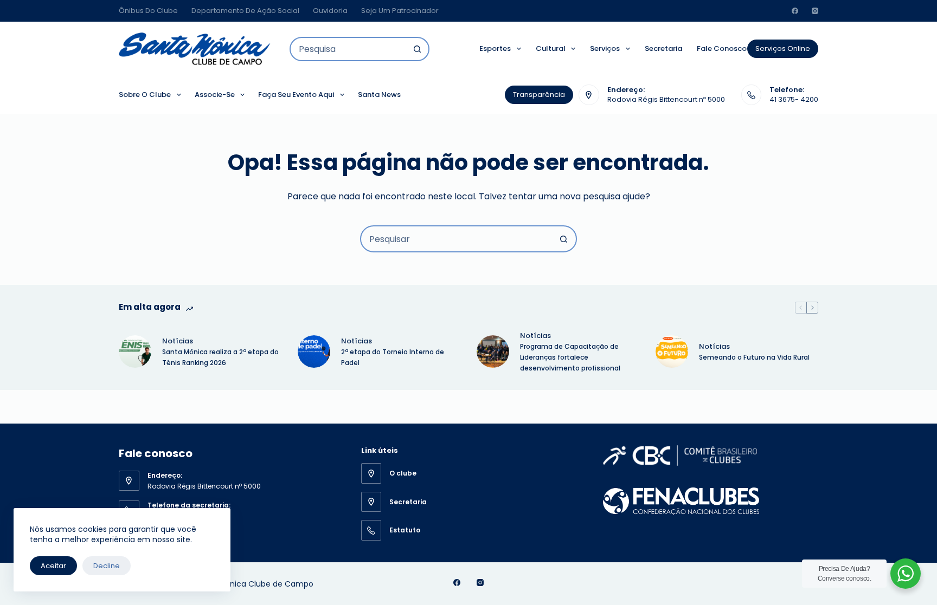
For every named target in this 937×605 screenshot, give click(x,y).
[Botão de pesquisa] (417, 49)
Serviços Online (782, 48)
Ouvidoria (330, 10)
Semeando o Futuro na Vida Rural (754, 357)
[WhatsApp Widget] (905, 573)
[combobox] (348, 49)
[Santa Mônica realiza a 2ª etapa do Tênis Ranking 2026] (135, 351)
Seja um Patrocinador (400, 10)
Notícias (177, 341)
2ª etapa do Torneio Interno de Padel (392, 357)
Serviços (605, 48)
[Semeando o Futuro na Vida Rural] (672, 351)
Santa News (379, 94)
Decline (106, 566)
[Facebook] (795, 11)
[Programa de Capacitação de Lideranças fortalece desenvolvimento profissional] (493, 351)
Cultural (551, 48)
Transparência (539, 94)
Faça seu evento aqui (296, 94)
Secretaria (663, 48)
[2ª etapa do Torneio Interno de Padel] (314, 351)
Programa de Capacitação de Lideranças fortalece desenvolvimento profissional (571, 357)
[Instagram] (815, 11)
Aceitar (53, 566)
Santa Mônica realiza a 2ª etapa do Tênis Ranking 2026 (220, 357)
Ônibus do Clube (148, 10)
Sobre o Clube (145, 94)
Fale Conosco (722, 48)
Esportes (495, 48)
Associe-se (215, 94)
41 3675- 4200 (793, 99)
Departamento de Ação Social (245, 10)
